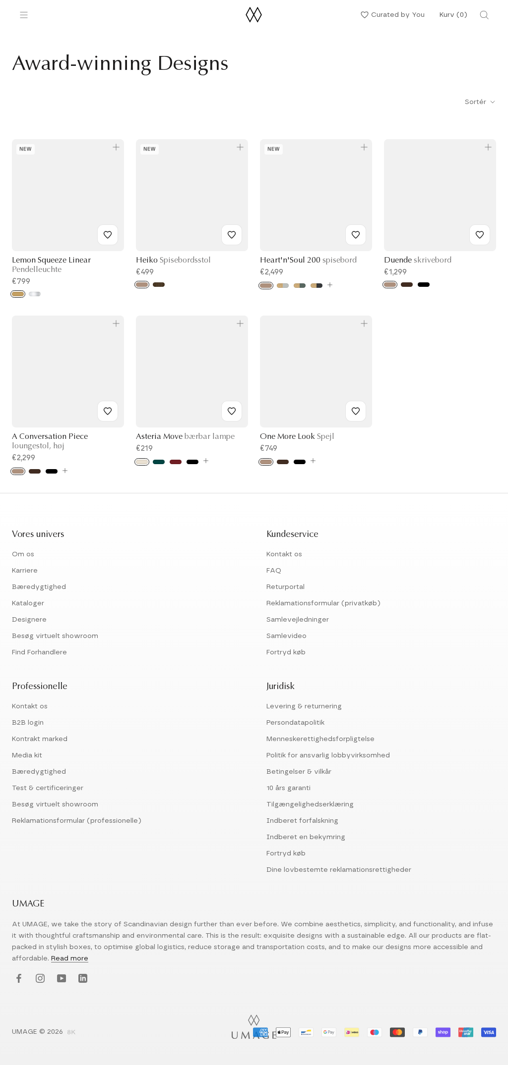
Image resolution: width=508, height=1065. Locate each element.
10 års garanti (288, 788)
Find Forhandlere (39, 652)
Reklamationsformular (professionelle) (76, 820)
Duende (417, 261)
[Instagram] (39, 979)
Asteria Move (185, 437)
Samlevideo (286, 636)
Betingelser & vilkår (298, 771)
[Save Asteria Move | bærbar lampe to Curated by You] (231, 411)
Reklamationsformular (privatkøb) (323, 603)
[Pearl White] (142, 462)
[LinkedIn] (81, 979)
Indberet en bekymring (305, 837)
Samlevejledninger (297, 619)
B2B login (28, 722)
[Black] (192, 462)
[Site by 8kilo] (71, 1033)
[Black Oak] (424, 284)
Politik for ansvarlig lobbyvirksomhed (328, 755)
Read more (69, 958)
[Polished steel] (35, 294)
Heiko (173, 261)
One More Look (297, 437)
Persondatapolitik (295, 722)
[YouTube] (60, 979)
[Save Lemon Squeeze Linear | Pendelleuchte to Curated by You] (107, 234)
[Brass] (18, 294)
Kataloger (28, 603)
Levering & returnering (304, 706)
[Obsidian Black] (316, 285)
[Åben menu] (24, 15)
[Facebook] (17, 979)
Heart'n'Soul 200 (308, 261)
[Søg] (484, 15)
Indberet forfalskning (302, 820)
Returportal (285, 587)
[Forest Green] (159, 462)
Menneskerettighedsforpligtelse (320, 739)
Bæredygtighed (39, 587)
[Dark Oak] (407, 284)
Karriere (25, 570)
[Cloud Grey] (283, 285)
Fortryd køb (286, 652)
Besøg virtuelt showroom (55, 636)
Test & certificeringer (47, 788)
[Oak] (142, 284)
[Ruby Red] (176, 462)
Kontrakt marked (39, 739)
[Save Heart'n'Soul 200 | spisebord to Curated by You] (355, 234)
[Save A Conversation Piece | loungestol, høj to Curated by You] (107, 411)
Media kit (27, 755)
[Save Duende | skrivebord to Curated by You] (479, 234)
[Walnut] (159, 284)
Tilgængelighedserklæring (310, 804)
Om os (23, 554)
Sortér (476, 102)
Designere (29, 619)
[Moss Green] (300, 285)
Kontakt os (284, 554)
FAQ (273, 570)
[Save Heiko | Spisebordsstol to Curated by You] (231, 234)
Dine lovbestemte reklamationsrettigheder (338, 869)
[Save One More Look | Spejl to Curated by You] (355, 411)
